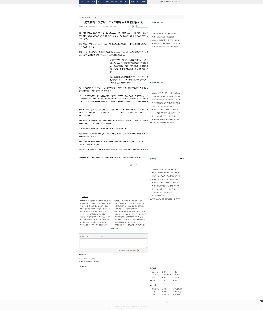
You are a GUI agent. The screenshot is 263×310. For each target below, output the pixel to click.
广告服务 (168, 2)
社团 (132, 2)
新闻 (82, 2)
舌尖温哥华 (114, 2)
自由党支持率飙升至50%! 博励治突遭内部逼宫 (129, 203)
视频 (126, 2)
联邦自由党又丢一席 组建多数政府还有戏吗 (94, 206)
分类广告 (144, 2)
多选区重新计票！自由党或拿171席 (125, 209)
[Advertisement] (167, 27)
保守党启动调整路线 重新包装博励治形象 (93, 211)
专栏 (120, 2)
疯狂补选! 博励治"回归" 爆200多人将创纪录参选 (129, 219)
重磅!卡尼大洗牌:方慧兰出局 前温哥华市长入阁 (95, 209)
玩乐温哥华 (106, 2)
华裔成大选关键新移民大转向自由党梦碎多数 (128, 217)
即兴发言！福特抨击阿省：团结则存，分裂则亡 (95, 217)
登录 (128, 250)
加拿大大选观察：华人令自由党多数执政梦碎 (94, 225)
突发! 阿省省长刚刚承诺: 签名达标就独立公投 (94, 219)
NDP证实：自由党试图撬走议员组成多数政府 (94, 214)
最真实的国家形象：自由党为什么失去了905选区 (129, 225)
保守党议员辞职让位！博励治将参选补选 (93, 222)
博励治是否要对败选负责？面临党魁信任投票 (128, 201)
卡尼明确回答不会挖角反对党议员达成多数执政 (129, 206)
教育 (99, 2)
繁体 (163, 2)
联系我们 (174, 2)
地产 (88, 2)
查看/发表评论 (114, 26)
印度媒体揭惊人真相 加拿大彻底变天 (126, 222)
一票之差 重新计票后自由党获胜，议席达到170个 (130, 211)
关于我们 (180, 2)
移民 (93, 2)
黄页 (138, 2)
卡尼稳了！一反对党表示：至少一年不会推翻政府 (130, 214)
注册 (134, 250)
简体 (161, 2)
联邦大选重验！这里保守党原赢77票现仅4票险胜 (95, 203)
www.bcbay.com (83, 26)
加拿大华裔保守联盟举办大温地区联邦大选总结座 (95, 201)
